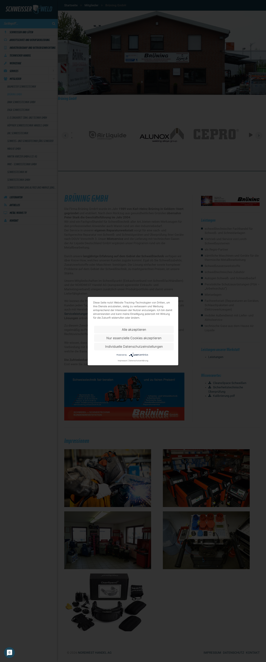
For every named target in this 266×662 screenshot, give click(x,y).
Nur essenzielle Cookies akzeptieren (134, 338)
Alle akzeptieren (134, 329)
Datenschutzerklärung (138, 360)
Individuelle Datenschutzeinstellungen (134, 346)
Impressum (122, 360)
